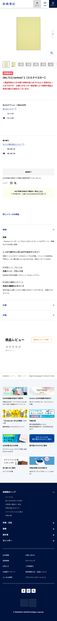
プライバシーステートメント (35, 577)
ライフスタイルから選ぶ (14, 512)
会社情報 (6, 555)
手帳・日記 (7, 522)
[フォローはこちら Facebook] (23, 591)
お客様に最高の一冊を (13, 504)
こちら (40, 191)
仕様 (5, 305)
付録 (5, 315)
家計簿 (5, 534)
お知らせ (6, 566)
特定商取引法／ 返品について (36, 572)
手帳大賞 (8, 515)
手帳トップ (22, 376)
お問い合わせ (30, 555)
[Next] (52, 34)
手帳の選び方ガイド (12, 508)
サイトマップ (30, 560)
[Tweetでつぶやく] (15, 183)
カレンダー (7, 540)
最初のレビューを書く (42, 339)
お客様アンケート (9, 572)
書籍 (4, 528)
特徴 (5, 229)
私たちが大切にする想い (14, 500)
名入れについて (8, 109)
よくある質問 (7, 577)
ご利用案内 (29, 566)
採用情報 (6, 560)
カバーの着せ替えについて (12, 144)
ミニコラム (9, 497)
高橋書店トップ (8, 376)
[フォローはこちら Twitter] (34, 591)
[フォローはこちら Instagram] (11, 183)
